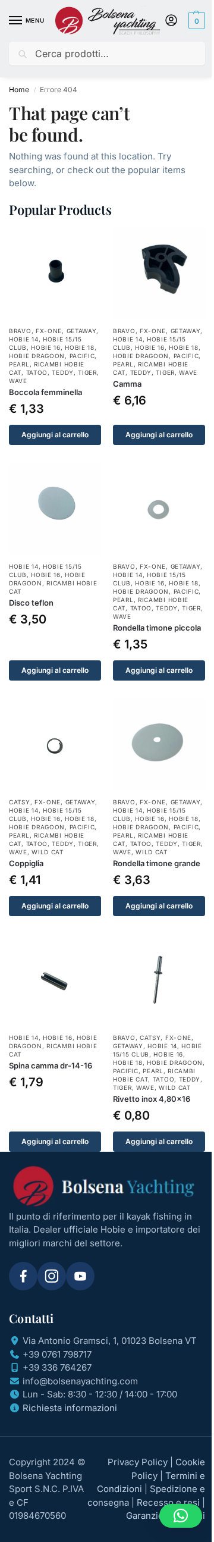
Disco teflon (31, 602)
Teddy (63, 372)
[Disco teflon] (55, 509)
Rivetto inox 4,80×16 (151, 1099)
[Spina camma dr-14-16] (55, 980)
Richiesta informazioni (70, 1408)
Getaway (82, 330)
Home (19, 89)
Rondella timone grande (156, 863)
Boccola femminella (45, 392)
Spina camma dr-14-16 (50, 1065)
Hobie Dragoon (37, 355)
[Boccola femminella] (55, 273)
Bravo (20, 330)
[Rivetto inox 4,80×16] (159, 980)
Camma (127, 383)
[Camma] (159, 273)
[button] (195, 20)
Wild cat (48, 851)
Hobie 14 (24, 339)
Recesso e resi (168, 1502)
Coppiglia (26, 863)
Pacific (82, 355)
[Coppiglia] (55, 744)
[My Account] (171, 21)
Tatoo (37, 372)
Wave (18, 380)
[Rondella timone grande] (159, 744)
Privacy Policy (138, 1462)
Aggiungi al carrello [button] (55, 434)
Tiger (87, 372)
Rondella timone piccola (157, 627)
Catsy (19, 802)
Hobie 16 (46, 347)
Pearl (19, 364)
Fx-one (49, 330)
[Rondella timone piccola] (159, 509)
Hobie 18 (80, 347)
